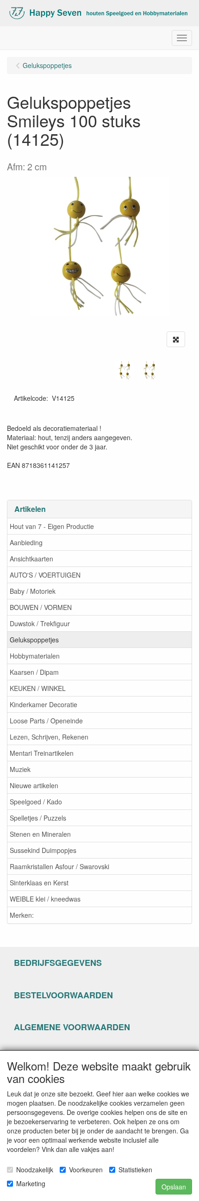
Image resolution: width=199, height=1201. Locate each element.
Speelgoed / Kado (36, 801)
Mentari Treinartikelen (42, 753)
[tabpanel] (124, 370)
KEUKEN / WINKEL (38, 688)
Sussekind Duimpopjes (43, 850)
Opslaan (174, 1186)
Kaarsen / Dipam (34, 672)
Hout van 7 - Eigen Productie (52, 526)
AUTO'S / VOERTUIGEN (45, 574)
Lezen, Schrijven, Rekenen (49, 736)
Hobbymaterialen (35, 655)
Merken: (22, 915)
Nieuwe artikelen (34, 785)
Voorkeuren (86, 1169)
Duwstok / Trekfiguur (40, 623)
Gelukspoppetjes (34, 639)
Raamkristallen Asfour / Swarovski (59, 866)
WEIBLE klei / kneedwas (45, 898)
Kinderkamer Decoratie (43, 704)
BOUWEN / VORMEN (41, 607)
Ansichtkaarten (31, 558)
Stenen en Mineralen (40, 834)
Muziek (20, 769)
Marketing (30, 1183)
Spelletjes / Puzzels (38, 817)
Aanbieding (26, 542)
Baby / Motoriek (33, 591)
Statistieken (135, 1169)
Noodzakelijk (34, 1169)
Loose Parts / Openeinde (46, 720)
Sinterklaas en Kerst (39, 882)
